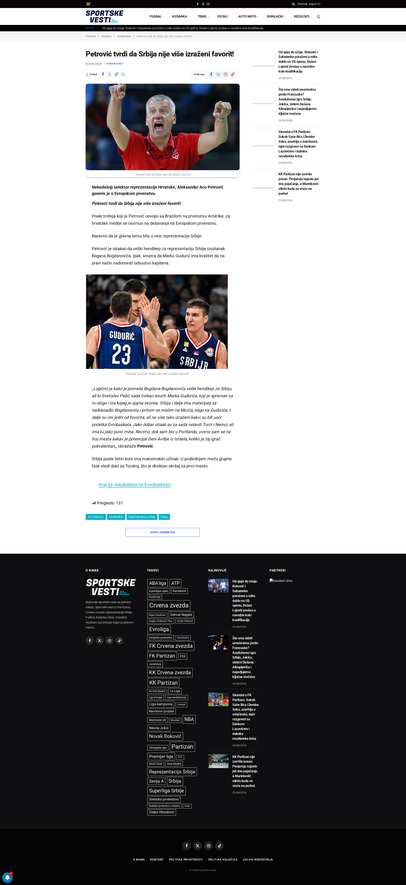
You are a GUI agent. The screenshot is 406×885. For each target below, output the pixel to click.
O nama (139, 859)
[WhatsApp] (71, 230)
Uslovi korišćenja (258, 859)
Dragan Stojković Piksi (161, 621)
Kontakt (157, 859)
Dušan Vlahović (185, 621)
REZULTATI (301, 16)
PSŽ (180, 757)
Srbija (164, 516)
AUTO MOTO (247, 16)
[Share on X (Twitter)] (109, 74)
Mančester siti (157, 720)
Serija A (156, 781)
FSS (182, 656)
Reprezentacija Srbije (142, 516)
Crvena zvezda (169, 605)
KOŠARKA (179, 16)
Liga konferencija (176, 697)
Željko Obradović (161, 812)
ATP (175, 583)
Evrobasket (115, 63)
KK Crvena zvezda (170, 672)
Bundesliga (154, 597)
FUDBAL (156, 16)
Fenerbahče (183, 637)
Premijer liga (161, 756)
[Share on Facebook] (103, 74)
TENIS (202, 16)
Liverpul (181, 704)
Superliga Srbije (166, 791)
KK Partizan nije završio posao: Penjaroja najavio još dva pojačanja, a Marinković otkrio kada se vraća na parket (298, 184)
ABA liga (157, 583)
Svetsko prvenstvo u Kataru (164, 805)
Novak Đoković (165, 736)
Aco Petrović (96, 516)
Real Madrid (174, 763)
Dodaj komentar (162, 532)
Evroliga (159, 629)
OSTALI (222, 16)
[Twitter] (71, 208)
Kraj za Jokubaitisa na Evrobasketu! (135, 484)
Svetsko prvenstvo (164, 799)
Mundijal (175, 720)
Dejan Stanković (157, 615)
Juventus (155, 664)
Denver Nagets (181, 615)
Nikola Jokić (159, 728)
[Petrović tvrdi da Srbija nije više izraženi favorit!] (163, 127)
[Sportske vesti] (105, 16)
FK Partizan (162, 656)
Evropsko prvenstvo (160, 637)
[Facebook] (71, 198)
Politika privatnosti (186, 859)
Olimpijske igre (158, 747)
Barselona (179, 591)
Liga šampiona (161, 704)
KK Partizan (163, 683)
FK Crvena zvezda (171, 646)
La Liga (175, 691)
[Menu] (88, 4)
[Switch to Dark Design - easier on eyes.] (318, 16)
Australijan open (158, 591)
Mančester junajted (161, 711)
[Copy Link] (116, 74)
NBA (189, 719)
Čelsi (187, 806)
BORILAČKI (275, 16)
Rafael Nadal (155, 764)
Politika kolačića (223, 859)
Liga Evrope (155, 697)
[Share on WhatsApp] (123, 74)
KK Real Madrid (157, 691)
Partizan (182, 746)
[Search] (293, 4)
